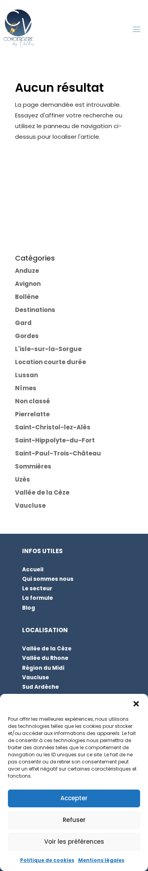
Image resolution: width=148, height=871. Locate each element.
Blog (28, 608)
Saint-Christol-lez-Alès (52, 427)
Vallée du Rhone (45, 658)
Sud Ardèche (40, 687)
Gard (23, 323)
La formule (37, 598)
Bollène (27, 297)
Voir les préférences (74, 841)
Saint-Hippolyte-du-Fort (55, 440)
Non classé (32, 401)
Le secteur (37, 588)
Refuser (74, 820)
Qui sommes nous (47, 579)
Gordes (27, 336)
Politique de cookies (47, 860)
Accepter (74, 798)
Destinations (35, 310)
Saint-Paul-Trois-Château (58, 453)
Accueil (32, 569)
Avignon (28, 284)
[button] (136, 704)
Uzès (22, 479)
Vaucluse (30, 505)
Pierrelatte (32, 414)
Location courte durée (50, 362)
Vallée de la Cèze (42, 492)
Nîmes (25, 388)
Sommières (33, 466)
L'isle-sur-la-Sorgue (48, 349)
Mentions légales (101, 860)
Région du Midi (43, 668)
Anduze (27, 270)
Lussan (26, 375)
